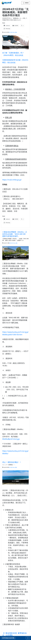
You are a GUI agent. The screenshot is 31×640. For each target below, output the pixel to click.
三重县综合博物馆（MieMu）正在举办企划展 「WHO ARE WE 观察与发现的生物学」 (14, 234)
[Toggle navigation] (28, 638)
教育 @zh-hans (12, 243)
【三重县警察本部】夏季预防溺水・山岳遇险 (14, 634)
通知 (16, 32)
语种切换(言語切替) (8, 638)
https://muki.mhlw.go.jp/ (12, 180)
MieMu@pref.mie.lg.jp (11, 439)
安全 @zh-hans (12, 32)
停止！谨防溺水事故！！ (11, 462)
